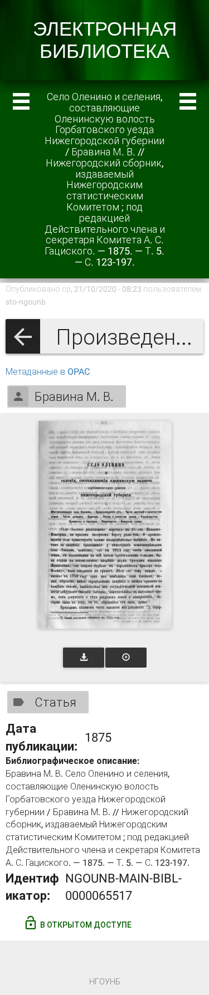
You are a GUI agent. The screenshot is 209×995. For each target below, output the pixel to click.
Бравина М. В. (74, 397)
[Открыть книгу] (105, 525)
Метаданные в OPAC (48, 371)
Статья (55, 702)
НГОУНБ (104, 981)
